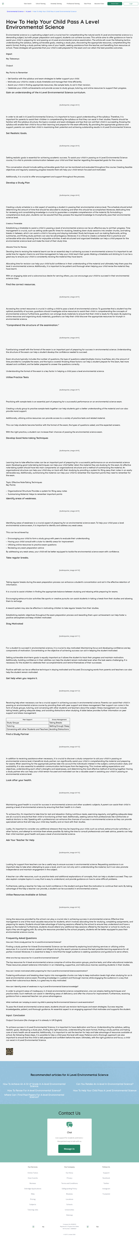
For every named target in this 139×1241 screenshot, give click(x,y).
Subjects (32, 1204)
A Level (28, 11)
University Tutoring (56, 4)
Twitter (106, 1183)
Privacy (69, 1178)
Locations (69, 1199)
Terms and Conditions (69, 1183)
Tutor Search (27, 4)
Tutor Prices (87, 4)
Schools (69, 1204)
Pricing (33, 1199)
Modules (69, 1194)
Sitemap (69, 1215)
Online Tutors (33, 1173)
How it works (33, 1178)
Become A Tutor (99, 4)
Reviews (33, 1183)
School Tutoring (40, 4)
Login (131, 4)
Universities (69, 1210)
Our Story (69, 1173)
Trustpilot (106, 1194)
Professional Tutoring (73, 4)
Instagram (106, 1188)
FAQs (33, 1194)
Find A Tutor (114, 4)
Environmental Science (15, 11)
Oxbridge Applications (32, 1188)
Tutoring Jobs (32, 1210)
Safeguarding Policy (69, 1188)
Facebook (106, 1178)
